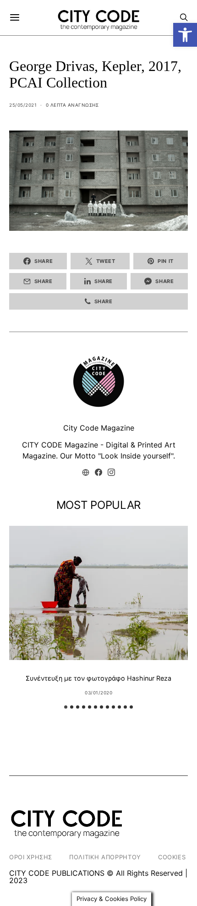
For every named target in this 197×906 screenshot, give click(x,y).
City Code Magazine (98, 427)
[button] (185, 35)
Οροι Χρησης (30, 857)
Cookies (172, 857)
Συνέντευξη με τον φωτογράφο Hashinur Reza (98, 678)
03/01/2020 (98, 692)
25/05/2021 (23, 105)
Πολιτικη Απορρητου (105, 857)
